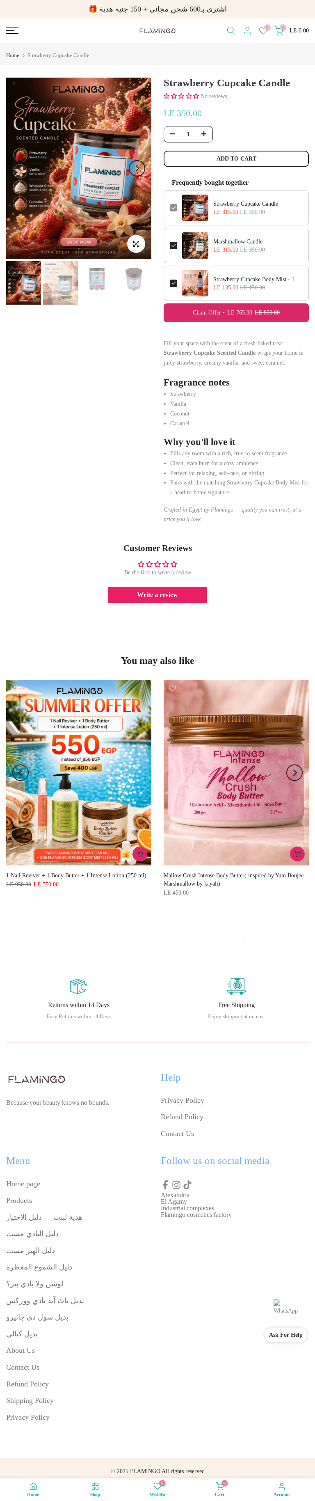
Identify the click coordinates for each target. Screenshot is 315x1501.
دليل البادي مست (32, 1234)
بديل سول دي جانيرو (37, 1317)
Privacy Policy (182, 1100)
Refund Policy (182, 1117)
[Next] (137, 168)
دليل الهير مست (30, 1250)
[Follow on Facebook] (165, 1184)
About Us (20, 1350)
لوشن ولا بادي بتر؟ (34, 1284)
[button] (181, 96)
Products (19, 1200)
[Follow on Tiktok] (187, 1184)
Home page (23, 1184)
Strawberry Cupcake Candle (245, 204)
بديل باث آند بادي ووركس (45, 1301)
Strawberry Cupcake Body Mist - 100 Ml (258, 279)
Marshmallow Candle (237, 242)
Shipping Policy (30, 1400)
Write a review (157, 594)
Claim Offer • (236, 313)
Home (12, 55)
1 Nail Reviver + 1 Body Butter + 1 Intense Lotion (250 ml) (76, 875)
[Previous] (20, 168)
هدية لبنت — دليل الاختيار (44, 1217)
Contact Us (177, 1133)
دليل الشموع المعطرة (39, 1267)
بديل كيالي (22, 1334)
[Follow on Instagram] (176, 1184)
